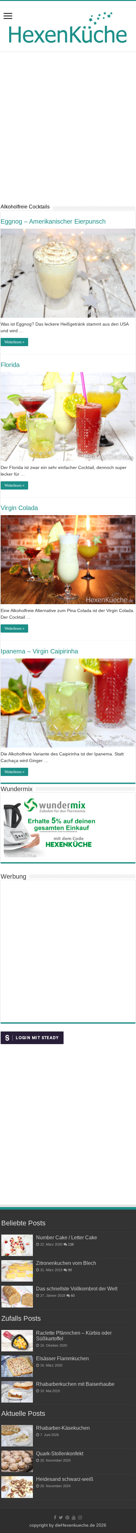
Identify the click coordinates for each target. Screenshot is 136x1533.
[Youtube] (73, 1517)
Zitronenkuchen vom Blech (66, 1263)
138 (71, 1244)
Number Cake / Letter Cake (66, 1237)
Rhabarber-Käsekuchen (63, 1428)
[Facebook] (55, 1517)
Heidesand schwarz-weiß (64, 1479)
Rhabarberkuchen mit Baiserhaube (75, 1384)
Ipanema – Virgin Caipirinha (39, 651)
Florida (10, 364)
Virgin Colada (19, 507)
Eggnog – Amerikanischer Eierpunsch (53, 221)
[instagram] (80, 1517)
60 (73, 1295)
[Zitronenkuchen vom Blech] (17, 1271)
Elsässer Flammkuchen (62, 1358)
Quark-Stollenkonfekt (59, 1453)
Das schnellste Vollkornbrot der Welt (76, 1288)
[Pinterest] (67, 1517)
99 (70, 1270)
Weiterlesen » (14, 342)
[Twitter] (61, 1517)
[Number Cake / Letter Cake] (17, 1245)
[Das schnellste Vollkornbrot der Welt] (17, 1296)
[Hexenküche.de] (68, 25)
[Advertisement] (68, 127)
